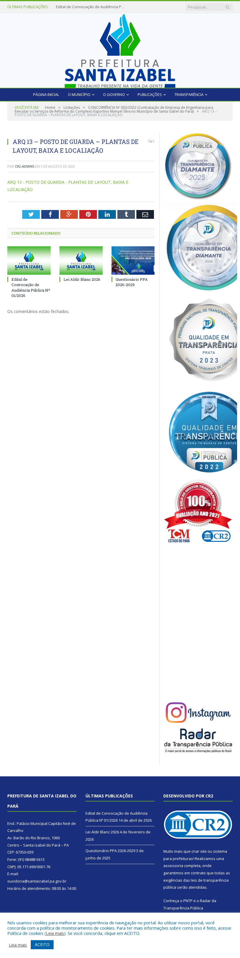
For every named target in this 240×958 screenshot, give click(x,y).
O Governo (114, 94)
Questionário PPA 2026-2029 (132, 282)
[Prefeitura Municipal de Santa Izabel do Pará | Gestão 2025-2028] (120, 49)
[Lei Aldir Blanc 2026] (81, 260)
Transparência (188, 94)
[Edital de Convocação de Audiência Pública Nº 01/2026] (29, 260)
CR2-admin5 (24, 166)
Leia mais (55, 933)
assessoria (173, 865)
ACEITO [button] (42, 944)
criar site (199, 851)
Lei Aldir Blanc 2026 (72, 6)
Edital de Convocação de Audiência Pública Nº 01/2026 (30, 287)
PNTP (188, 900)
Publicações (150, 94)
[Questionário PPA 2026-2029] (133, 260)
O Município (79, 94)
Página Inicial (46, 94)
